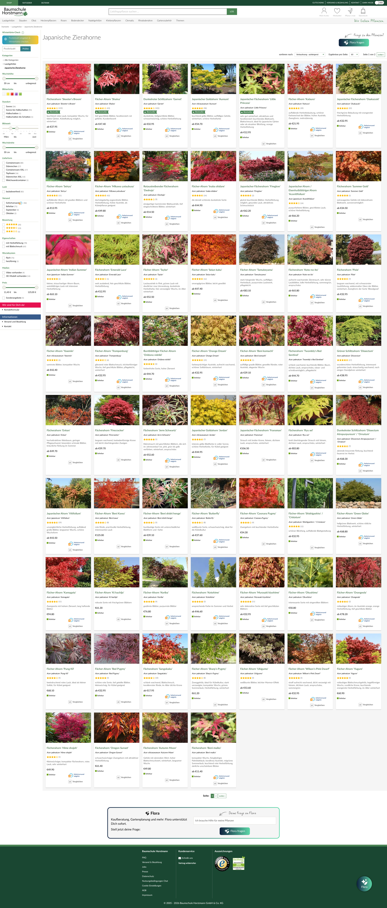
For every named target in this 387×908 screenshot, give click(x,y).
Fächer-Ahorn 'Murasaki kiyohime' (260, 592)
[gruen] (20, 94)
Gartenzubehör (164, 20)
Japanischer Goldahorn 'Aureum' (210, 99)
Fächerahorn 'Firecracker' (109, 430)
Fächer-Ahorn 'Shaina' (107, 99)
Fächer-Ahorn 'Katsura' (302, 99)
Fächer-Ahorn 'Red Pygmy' (110, 669)
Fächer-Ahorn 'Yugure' (350, 669)
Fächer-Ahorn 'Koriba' (156, 592)
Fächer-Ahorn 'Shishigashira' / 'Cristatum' (306, 515)
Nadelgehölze (95, 20)
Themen (180, 20)
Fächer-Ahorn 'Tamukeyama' (256, 270)
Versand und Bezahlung (15, 322)
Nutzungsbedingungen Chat (155, 881)
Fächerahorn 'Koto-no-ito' (303, 270)
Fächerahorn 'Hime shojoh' (62, 748)
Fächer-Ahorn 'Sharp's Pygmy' (209, 669)
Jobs (144, 867)
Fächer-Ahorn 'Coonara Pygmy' (258, 513)
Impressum (147, 895)
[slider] (4, 78)
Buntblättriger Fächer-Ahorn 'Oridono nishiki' (159, 353)
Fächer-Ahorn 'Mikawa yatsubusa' (114, 186)
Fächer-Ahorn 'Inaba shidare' (208, 186)
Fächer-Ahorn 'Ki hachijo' (109, 592)
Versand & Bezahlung (337, 3)
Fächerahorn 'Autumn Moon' (160, 748)
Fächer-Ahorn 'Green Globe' (353, 513)
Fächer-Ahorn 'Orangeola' (352, 592)
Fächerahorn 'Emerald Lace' (111, 270)
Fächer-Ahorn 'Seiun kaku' (207, 270)
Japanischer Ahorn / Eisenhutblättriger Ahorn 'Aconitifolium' (303, 190)
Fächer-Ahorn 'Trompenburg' (111, 351)
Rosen (64, 20)
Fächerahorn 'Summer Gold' (353, 186)
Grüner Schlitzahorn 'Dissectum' (355, 351)
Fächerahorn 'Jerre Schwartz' (159, 430)
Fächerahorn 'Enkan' (58, 430)
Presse (145, 872)
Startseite (5, 27)
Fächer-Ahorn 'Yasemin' (60, 351)
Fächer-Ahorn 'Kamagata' (61, 592)
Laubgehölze (8, 20)
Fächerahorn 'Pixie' (348, 270)
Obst (33, 20)
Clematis (129, 20)
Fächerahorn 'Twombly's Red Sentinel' (305, 353)
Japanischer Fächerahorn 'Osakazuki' (358, 99)
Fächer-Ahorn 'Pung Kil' (60, 669)
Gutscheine (318, 3)
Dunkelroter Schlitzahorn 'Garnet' (162, 99)
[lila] (16, 94)
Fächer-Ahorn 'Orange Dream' (209, 351)
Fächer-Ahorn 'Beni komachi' (256, 351)
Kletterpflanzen (113, 20)
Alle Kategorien (11, 60)
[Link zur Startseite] (15, 11)
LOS (232, 12)
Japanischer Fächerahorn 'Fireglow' (260, 186)
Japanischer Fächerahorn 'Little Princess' (258, 101)
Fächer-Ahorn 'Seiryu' (59, 186)
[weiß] (4, 94)
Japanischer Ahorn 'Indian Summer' (67, 270)
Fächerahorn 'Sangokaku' (157, 669)
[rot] (12, 94)
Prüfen (26, 49)
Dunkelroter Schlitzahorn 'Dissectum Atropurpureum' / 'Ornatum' (358, 432)
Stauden (23, 20)
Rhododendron (145, 20)
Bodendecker (77, 20)
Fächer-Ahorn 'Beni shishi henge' (162, 513)
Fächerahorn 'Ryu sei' (301, 430)
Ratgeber (27, 3)
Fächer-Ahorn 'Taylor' (155, 270)
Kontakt (355, 3)
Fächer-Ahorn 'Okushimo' (303, 592)
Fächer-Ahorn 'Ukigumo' (254, 669)
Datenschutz (148, 876)
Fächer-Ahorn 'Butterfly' (206, 513)
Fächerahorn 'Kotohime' (205, 592)
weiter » (381, 55)
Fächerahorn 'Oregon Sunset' (111, 748)
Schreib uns (187, 858)
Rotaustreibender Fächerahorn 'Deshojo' (160, 188)
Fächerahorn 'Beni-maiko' (206, 748)
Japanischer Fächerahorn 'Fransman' (261, 430)
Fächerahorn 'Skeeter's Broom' (64, 99)
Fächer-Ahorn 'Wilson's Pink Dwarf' (309, 669)
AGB (144, 890)
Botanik (45, 3)
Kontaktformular (11, 310)
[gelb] (8, 94)
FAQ (144, 858)
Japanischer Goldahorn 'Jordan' (210, 430)
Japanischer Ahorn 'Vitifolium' (64, 513)
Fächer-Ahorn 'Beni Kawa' (110, 513)
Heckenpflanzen (48, 20)
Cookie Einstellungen (151, 886)
